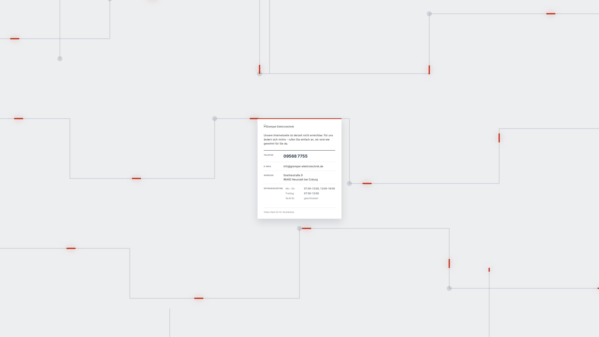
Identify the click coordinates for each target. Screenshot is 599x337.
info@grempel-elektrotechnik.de (303, 166)
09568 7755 (295, 156)
